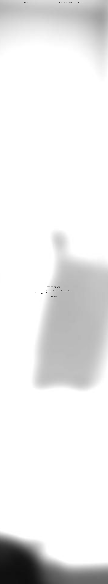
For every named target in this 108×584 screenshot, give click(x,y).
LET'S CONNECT (54, 296)
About (65, 2)
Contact (82, 2)
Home (60, 2)
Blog (77, 2)
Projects (71, 2)
